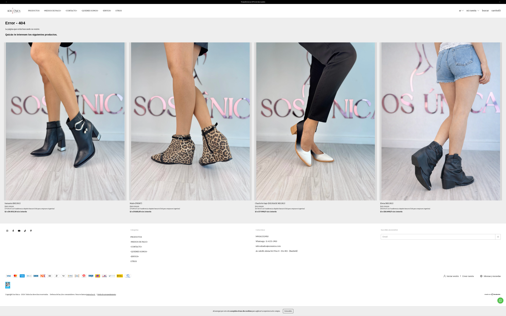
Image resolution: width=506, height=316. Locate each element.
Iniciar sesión (453, 276)
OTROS (118, 11)
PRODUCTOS (34, 11)
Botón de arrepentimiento (106, 294)
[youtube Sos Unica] (19, 231)
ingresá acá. (90, 294)
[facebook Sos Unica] (13, 231)
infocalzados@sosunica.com (268, 246)
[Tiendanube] (492, 295)
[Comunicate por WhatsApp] (500, 300)
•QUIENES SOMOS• (89, 11)
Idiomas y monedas (492, 276)
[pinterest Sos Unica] (31, 231)
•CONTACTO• (71, 11)
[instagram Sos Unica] (7, 231)
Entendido (288, 311)
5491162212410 (262, 236)
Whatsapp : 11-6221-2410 (266, 241)
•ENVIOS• (107, 11)
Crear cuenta (468, 276)
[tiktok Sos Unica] (25, 231)
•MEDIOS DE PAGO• (52, 11)
